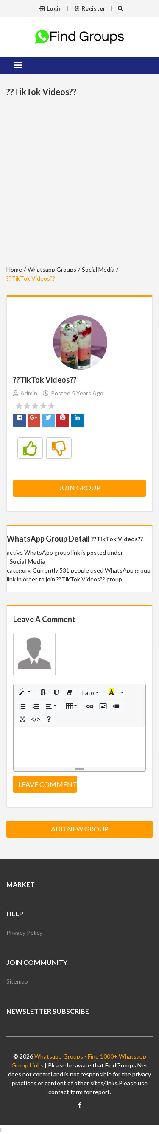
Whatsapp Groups (52, 269)
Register (93, 8)
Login (54, 8)
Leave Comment (47, 784)
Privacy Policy (24, 932)
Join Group (79, 488)
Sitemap (17, 981)
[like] (30, 448)
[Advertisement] (79, 182)
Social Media (98, 269)
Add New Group (80, 829)
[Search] (121, 8)
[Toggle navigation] (18, 65)
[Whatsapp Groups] (79, 1108)
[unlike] (59, 448)
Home (14, 269)
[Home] (80, 35)
